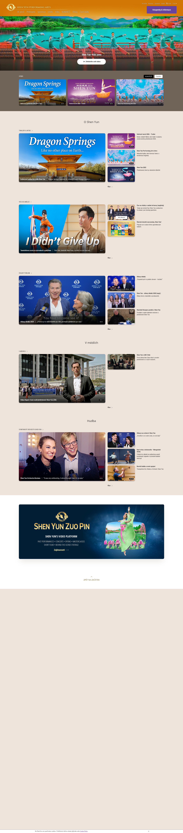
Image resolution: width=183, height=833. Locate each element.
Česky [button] (174, 3)
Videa (57, 12)
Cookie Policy (84, 831)
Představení (31, 12)
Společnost (41, 12)
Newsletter (150, 3)
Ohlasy (75, 12)
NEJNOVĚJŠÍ (66, 12)
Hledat (169, 3)
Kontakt (163, 3)
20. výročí (20, 12)
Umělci (50, 12)
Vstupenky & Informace (161, 9)
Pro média (144, 3)
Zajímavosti (157, 3)
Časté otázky (84, 12)
